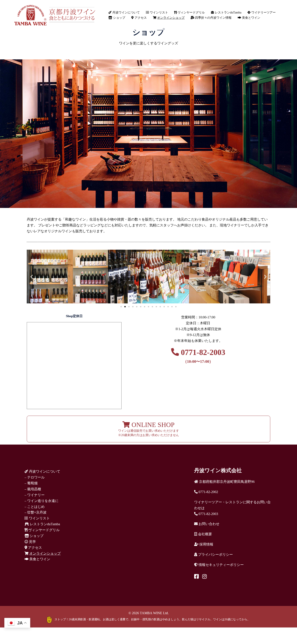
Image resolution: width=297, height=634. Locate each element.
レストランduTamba (227, 12)
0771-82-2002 (208, 492)
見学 (32, 542)
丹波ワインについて (126, 12)
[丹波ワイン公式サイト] (54, 15)
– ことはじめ (35, 507)
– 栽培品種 (33, 489)
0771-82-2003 (202, 356)
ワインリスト (158, 12)
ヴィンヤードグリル (191, 12)
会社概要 (204, 534)
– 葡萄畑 (31, 483)
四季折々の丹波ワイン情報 (213, 17)
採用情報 (206, 544)
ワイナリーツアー (263, 12)
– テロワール (35, 477)
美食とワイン (250, 17)
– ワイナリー (35, 495)
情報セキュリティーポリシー (221, 565)
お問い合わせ (208, 524)
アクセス (140, 17)
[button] (31, 276)
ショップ (118, 17)
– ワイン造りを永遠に (41, 501)
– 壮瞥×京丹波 (36, 512)
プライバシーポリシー (215, 554)
